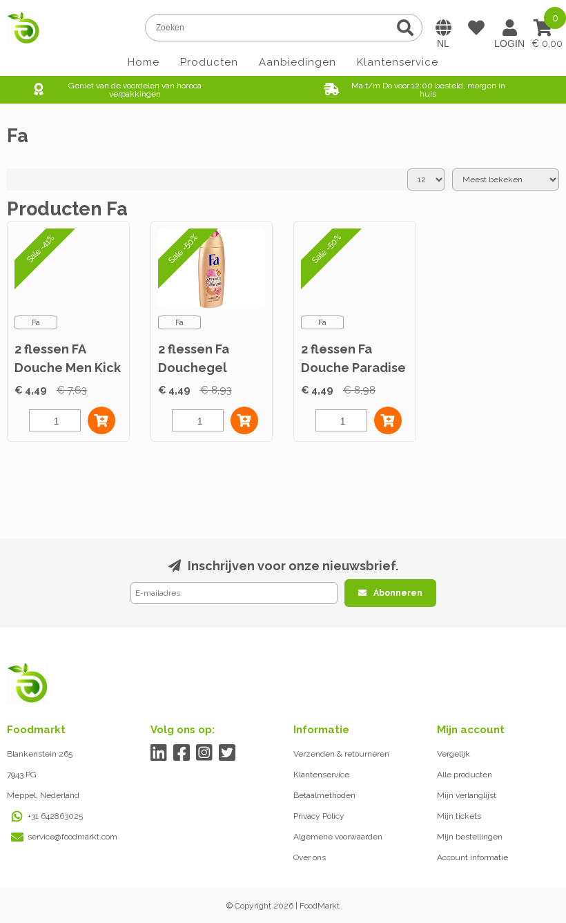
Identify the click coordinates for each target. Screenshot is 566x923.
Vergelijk (453, 754)
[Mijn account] (509, 27)
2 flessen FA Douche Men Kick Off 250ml (67, 368)
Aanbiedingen (297, 62)
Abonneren (397, 593)
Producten (209, 62)
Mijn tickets (459, 816)
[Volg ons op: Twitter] (227, 753)
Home (143, 62)
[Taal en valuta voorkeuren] (443, 27)
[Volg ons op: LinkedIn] (159, 753)
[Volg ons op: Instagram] (204, 753)
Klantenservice (397, 62)
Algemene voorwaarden (337, 837)
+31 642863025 (55, 816)
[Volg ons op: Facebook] (182, 753)
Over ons (309, 857)
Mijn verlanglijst (466, 795)
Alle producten (464, 774)
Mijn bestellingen (469, 837)
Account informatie (472, 857)
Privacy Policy (318, 816)
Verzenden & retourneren (341, 754)
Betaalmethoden (324, 795)
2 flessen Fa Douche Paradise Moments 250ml (353, 368)
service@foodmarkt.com (72, 837)
